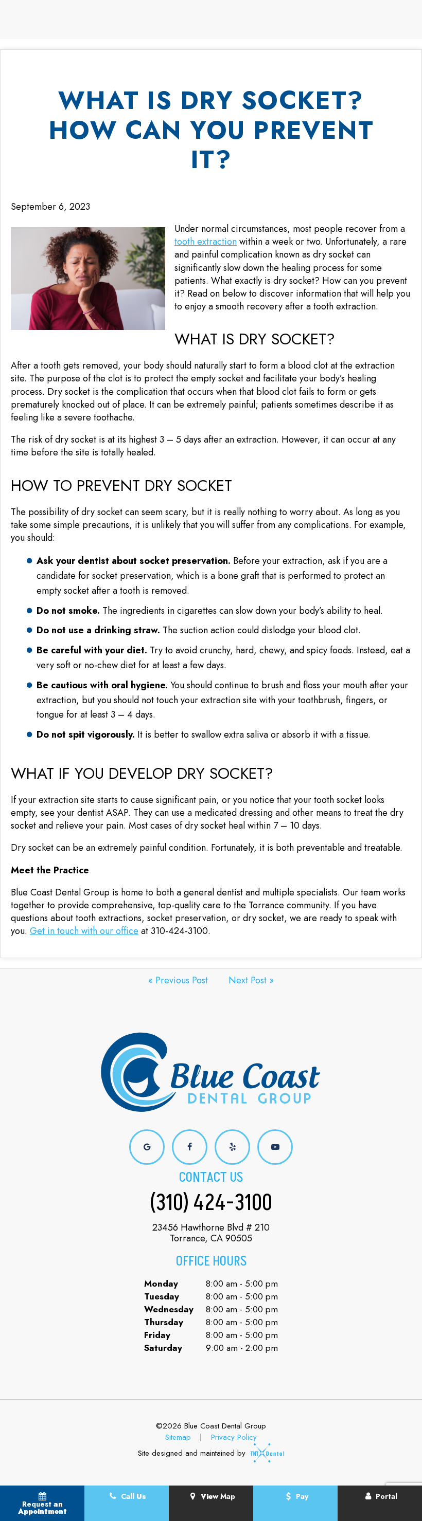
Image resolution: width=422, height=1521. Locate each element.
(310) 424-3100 (211, 1203)
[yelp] (232, 1147)
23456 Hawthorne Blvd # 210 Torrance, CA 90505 (211, 1233)
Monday (161, 1283)
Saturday (163, 1348)
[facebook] (189, 1147)
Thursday (163, 1322)
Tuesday (161, 1296)
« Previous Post (178, 980)
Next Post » (251, 980)
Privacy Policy (234, 1437)
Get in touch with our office (84, 931)
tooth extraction (205, 241)
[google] (147, 1147)
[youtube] (275, 1147)
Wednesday (169, 1309)
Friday (157, 1335)
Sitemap (178, 1437)
